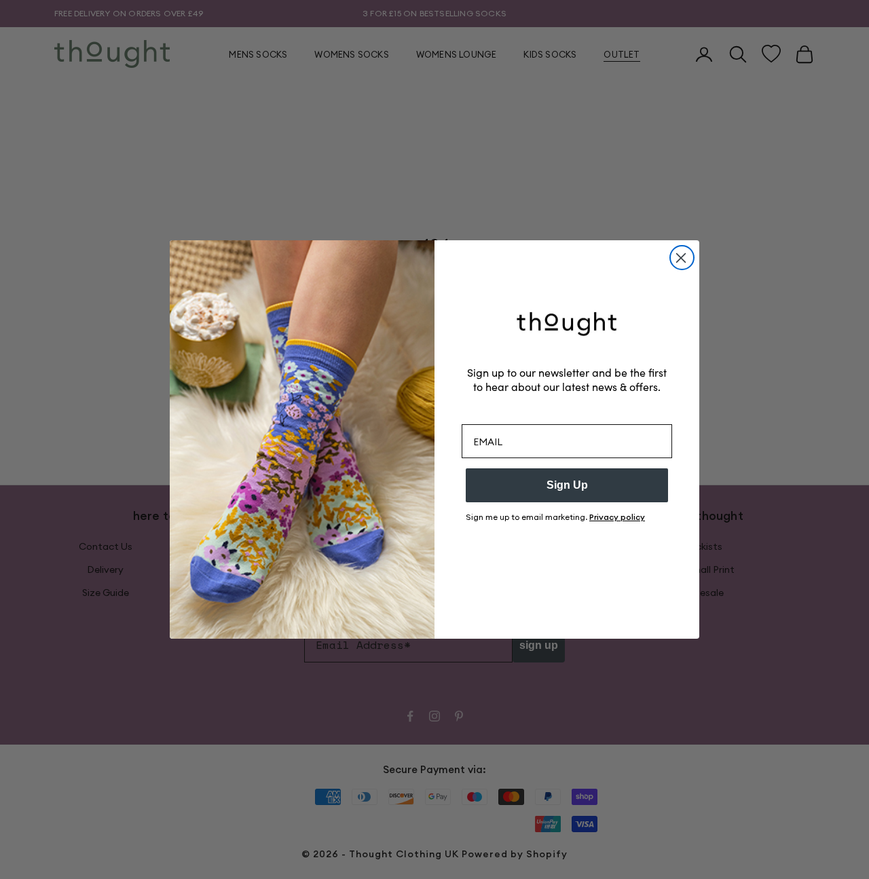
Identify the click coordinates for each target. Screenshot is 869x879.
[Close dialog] (682, 257)
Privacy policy (617, 517)
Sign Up (567, 485)
